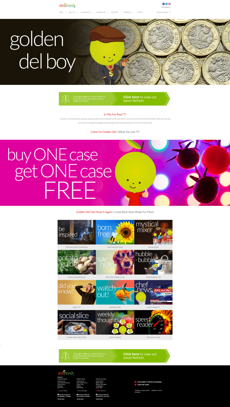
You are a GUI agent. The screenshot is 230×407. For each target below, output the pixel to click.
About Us (72, 12)
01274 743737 (63, 391)
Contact (140, 12)
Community (127, 12)
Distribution (101, 12)
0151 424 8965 (82, 391)
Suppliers (114, 12)
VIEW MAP (61, 399)
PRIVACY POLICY (156, 390)
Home (61, 12)
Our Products (86, 12)
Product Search (162, 12)
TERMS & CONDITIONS (142, 390)
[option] (115, 52)
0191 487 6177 (101, 391)
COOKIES (138, 392)
